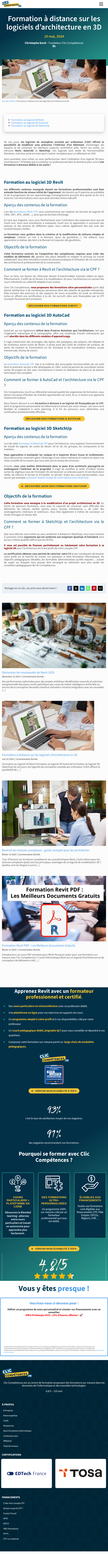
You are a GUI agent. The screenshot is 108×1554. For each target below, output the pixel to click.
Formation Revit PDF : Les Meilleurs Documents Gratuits (38, 945)
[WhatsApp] (88, 588)
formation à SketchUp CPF (33, 443)
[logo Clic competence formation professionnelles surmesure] (11, 2)
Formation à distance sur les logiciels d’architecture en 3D (39, 755)
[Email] (100, 588)
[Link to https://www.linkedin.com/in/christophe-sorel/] (54, 46)
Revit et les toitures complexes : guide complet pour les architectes (45, 850)
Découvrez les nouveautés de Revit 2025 (28, 672)
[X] (76, 588)
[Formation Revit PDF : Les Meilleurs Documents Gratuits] (54, 908)
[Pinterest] (94, 588)
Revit (12, 101)
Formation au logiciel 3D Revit (27, 120)
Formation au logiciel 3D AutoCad (29, 123)
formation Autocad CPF (21, 364)
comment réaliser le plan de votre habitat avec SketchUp (57, 478)
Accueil (5, 101)
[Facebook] (70, 588)
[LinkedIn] (82, 588)
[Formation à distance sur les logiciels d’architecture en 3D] (48, 726)
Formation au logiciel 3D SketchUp (30, 126)
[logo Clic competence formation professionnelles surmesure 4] (54, 1054)
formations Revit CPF (25, 212)
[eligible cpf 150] (54, 1066)
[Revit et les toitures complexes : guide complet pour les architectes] (54, 813)
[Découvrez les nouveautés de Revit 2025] (54, 635)
